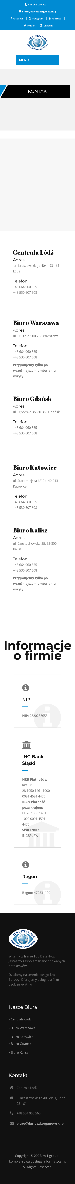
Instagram (37, 18)
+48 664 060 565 (37, 4)
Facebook (18, 18)
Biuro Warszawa (36, 323)
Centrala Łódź (33, 252)
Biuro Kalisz (30, 530)
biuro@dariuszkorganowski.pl (39, 11)
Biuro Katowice (35, 467)
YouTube (56, 18)
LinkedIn (48, 25)
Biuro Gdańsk (32, 399)
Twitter (31, 25)
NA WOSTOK (22, 300)
